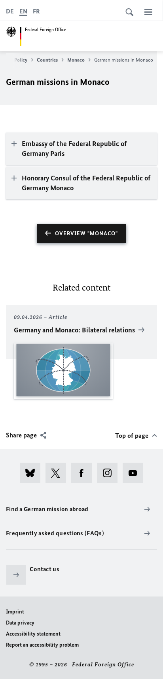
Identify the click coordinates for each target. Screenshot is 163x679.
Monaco (76, 60)
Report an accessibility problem (42, 644)
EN (23, 11)
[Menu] (148, 12)
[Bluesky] (32, 473)
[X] (58, 473)
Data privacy (20, 622)
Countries (47, 60)
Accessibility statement (33, 633)
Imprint (15, 611)
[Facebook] (84, 473)
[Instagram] (110, 473)
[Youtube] (135, 473)
